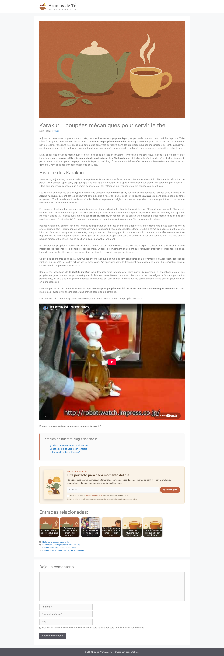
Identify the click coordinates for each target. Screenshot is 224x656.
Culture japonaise (60, 545)
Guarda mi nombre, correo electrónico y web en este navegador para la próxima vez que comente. (93, 627)
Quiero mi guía (170, 489)
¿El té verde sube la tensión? (65, 452)
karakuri (72, 545)
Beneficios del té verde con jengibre (68, 449)
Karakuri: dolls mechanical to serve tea (59, 547)
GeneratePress (132, 652)
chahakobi (47, 545)
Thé (78, 545)
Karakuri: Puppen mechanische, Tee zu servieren (63, 550)
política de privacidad (94, 495)
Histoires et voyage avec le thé (55, 542)
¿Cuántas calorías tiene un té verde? (69, 445)
